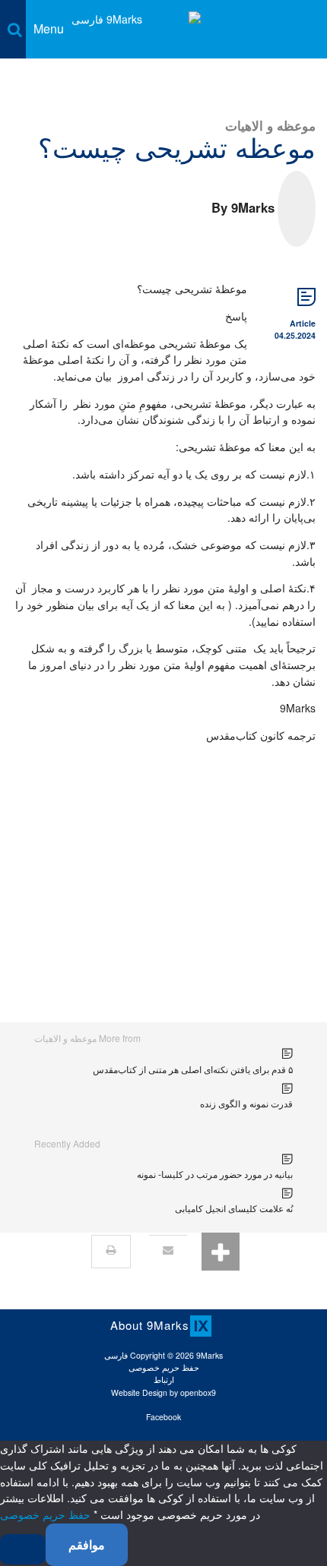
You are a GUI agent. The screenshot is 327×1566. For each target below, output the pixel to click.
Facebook (163, 1416)
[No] (23, 1549)
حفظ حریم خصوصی (164, 1367)
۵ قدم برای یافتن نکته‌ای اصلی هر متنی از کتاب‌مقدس (193, 1069)
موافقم (86, 1544)
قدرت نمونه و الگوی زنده (246, 1103)
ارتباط (164, 1379)
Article (303, 323)
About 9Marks (149, 1325)
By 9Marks (243, 207)
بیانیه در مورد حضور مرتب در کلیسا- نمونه (215, 1174)
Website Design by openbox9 (163, 1392)
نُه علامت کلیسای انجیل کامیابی (234, 1208)
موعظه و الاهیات (270, 124)
